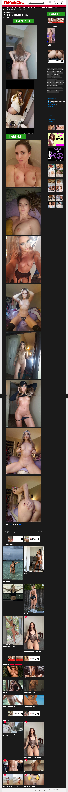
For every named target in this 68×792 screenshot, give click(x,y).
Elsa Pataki (6, 602)
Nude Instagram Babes (52, 117)
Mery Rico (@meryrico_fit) (10, 786)
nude (49, 84)
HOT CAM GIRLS (44, 7)
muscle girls (59, 77)
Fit (62, 69)
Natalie (54, 82)
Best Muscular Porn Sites (42, 789)
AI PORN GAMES (50, 7)
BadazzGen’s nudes (29, 786)
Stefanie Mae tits (36, 529)
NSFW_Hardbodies (60, 82)
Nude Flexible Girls (52, 115)
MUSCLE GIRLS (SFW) (44, 5)
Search (43, 3)
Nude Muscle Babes (52, 119)
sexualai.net (62, 789)
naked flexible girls (51, 80)
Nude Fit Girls (50, 87)
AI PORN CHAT (56, 7)
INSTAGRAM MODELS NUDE (54, 5)
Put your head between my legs (32, 651)
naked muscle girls (60, 80)
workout (57, 91)
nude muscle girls (51, 88)
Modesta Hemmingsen (9, 646)
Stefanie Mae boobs (23, 526)
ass (52, 68)
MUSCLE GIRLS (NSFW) (24, 5)
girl (55, 72)
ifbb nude (49, 76)
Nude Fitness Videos (8, 579)
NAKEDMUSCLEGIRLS (55, 789)
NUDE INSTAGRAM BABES (34, 5)
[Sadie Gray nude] (34, 765)
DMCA (36, 789)
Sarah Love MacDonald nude (11, 678)
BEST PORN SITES (37, 790)
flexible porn (50, 72)
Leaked (58, 76)
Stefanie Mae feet (7, 527)
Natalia (49, 82)
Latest (50, 3)
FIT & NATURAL (16, 7)
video (53, 91)
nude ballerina (54, 84)
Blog (49, 100)
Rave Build (27, 614)
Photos (62, 88)
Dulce (25, 573)
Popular (54, 3)
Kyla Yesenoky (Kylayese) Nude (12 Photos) (12, 734)
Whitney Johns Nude (29, 692)
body (56, 68)
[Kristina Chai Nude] (34, 671)
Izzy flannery (6, 581)
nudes (57, 88)
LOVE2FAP (49, 789)
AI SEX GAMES (28, 7)
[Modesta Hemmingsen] (13, 630)
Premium (53, 90)
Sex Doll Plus (44, 790)
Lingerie (49, 77)
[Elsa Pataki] (13, 592)
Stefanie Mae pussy (17, 529)
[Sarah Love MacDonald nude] (13, 671)
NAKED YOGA (33, 7)
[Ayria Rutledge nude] (13, 765)
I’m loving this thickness (49, 45)
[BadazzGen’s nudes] (34, 779)
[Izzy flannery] (13, 563)
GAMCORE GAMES (22, 7)
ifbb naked (57, 74)
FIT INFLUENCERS (64, 5)
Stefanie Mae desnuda (32, 526)
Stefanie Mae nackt (17, 527)
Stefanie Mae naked (26, 527)
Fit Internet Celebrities (52, 104)
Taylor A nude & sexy (29, 706)
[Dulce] (34, 559)
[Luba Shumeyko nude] (13, 700)
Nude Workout (51, 121)
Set (57, 90)
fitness (53, 71)
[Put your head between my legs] (34, 633)
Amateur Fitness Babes (52, 98)
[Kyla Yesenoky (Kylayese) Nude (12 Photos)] (13, 727)
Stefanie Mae (6, 526)
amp (49, 68)
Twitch (49, 91)
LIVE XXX (5, 5)
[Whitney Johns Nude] (34, 685)
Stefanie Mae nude (8, 529)
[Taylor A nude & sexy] (34, 700)
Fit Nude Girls (59, 71)
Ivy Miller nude (7, 692)
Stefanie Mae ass (14, 526)
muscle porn (50, 79)
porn (49, 90)
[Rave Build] (34, 598)
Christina (60, 68)
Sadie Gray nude (28, 772)
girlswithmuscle (60, 72)
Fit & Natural (51, 102)
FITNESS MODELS (10, 7)
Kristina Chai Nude (29, 678)
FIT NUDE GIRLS (15, 5)
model (54, 77)
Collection (58, 69)
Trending (62, 3)
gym (49, 74)
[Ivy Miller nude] (13, 685)
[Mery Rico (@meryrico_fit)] (13, 779)
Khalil (54, 76)
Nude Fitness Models (29, 571)
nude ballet (61, 84)
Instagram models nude (16, 664)
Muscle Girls (50, 110)
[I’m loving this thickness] (51, 35)
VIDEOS (9, 5)
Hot (58, 3)
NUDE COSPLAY (38, 7)
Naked (56, 79)
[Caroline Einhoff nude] (1, 396)
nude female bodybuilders (52, 85)
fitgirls (49, 71)
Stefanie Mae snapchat (27, 529)
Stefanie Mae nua (34, 527)
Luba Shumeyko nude (9, 706)
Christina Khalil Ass (51, 69)
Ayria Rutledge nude (8, 772)
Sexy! (61, 90)
